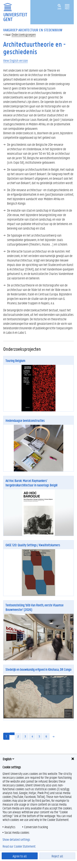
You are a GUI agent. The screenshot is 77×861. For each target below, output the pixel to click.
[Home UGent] (16, 11)
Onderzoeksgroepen (24, 34)
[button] (67, 6)
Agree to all (20, 856)
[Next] (53, 736)
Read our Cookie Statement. (19, 846)
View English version (15, 60)
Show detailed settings (16, 839)
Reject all (57, 856)
